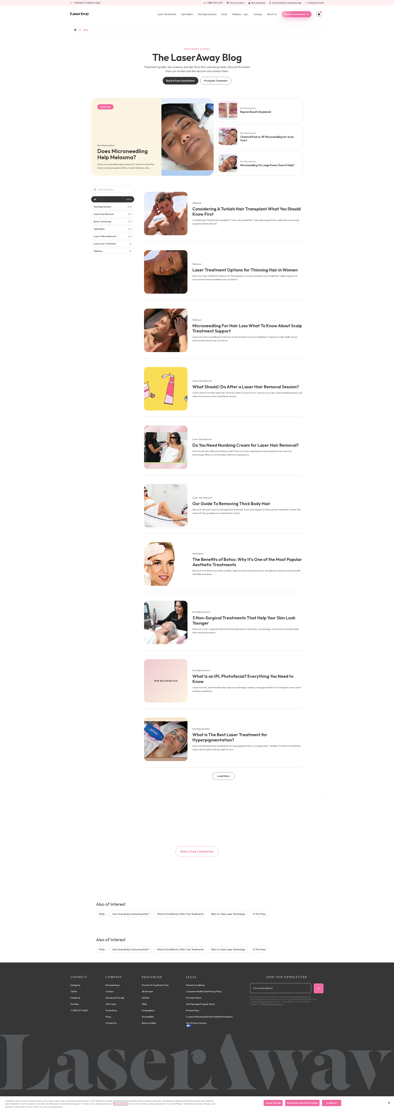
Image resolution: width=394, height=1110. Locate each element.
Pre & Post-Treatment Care (155, 985)
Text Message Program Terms (200, 1004)
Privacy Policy (192, 1010)
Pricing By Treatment (215, 80)
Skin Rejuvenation (207, 14)
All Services (147, 991)
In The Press (259, 913)
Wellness (240, 14)
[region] (197, 1103)
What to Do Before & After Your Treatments (180, 913)
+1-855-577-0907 (79, 1010)
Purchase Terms (193, 997)
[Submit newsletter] (319, 988)
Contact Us (111, 1023)
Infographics (148, 1010)
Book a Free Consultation (180, 80)
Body (224, 14)
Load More (223, 776)
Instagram (75, 985)
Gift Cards (111, 1004)
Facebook (75, 997)
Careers (110, 991)
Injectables (187, 14)
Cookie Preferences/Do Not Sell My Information (209, 1016)
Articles (145, 997)
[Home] (79, 14)
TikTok (73, 991)
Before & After (149, 1023)
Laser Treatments (166, 14)
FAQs (102, 913)
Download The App (115, 997)
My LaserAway (113, 985)
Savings (258, 14)
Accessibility (148, 1016)
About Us (272, 14)
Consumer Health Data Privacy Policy (204, 991)
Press (108, 1016)
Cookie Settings (273, 1103)
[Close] (389, 1103)
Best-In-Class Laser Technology (228, 913)
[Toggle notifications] (318, 14)
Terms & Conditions (195, 985)
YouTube (74, 1004)
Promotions (111, 1010)
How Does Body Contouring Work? (130, 913)
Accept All (331, 1103)
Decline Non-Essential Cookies (302, 1103)
